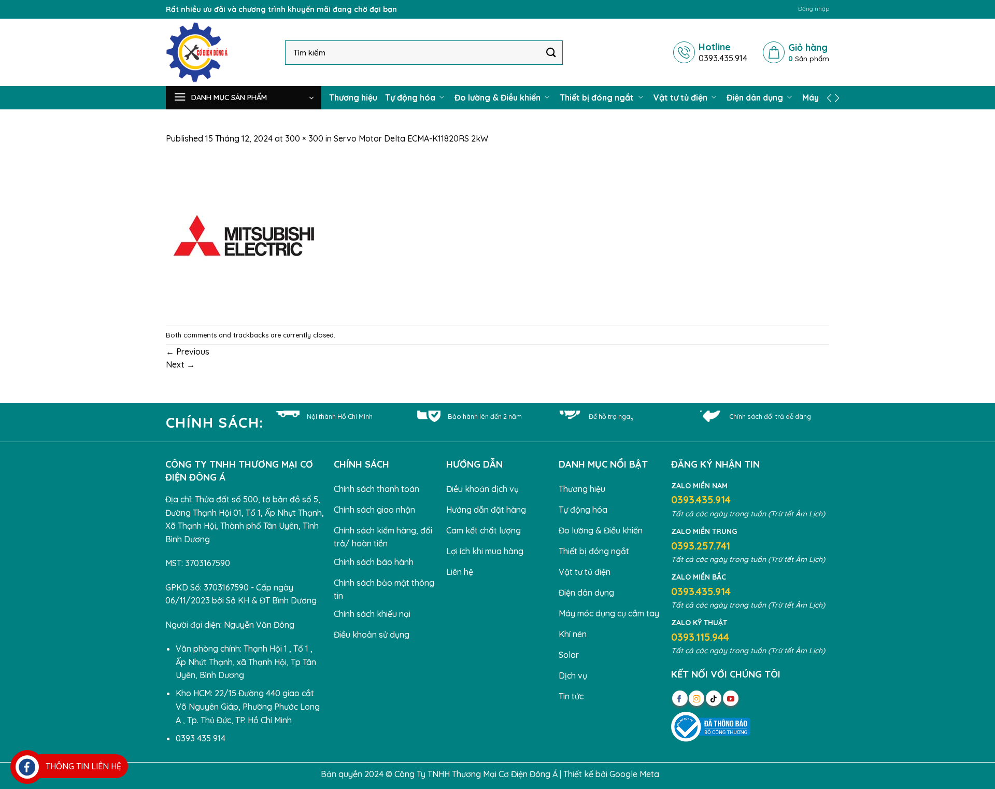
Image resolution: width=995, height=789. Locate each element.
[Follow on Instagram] (696, 698)
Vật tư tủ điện (681, 97)
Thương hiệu (353, 97)
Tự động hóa (411, 97)
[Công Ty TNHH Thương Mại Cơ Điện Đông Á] (217, 52)
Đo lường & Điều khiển (498, 97)
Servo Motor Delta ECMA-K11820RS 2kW (411, 138)
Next (180, 364)
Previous (187, 351)
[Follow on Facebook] (680, 698)
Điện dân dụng (756, 97)
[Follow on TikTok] (713, 698)
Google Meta (634, 774)
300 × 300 (304, 138)
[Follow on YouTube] (730, 698)
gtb (668, 774)
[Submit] (551, 52)
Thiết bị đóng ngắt (598, 97)
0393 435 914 (200, 738)
